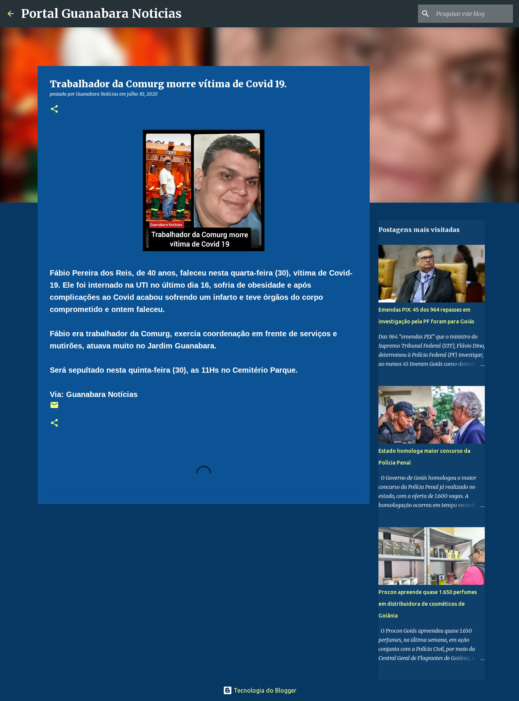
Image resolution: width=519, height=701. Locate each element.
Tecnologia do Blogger (264, 690)
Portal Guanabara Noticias (101, 13)
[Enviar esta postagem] (54, 407)
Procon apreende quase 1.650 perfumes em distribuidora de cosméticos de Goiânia (427, 604)
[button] (54, 109)
